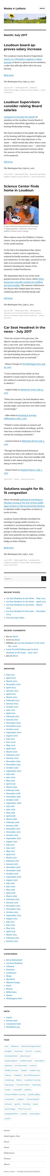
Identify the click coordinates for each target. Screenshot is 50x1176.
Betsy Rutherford (14, 960)
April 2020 (11, 748)
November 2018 (13, 796)
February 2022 (13, 700)
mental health (23, 1085)
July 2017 (10, 845)
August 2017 (11, 841)
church (28, 1051)
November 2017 (13, 832)
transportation (35, 562)
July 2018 (10, 806)
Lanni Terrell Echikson (16, 649)
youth (7, 1118)
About (15, 636)
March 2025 (11, 681)
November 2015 (13, 909)
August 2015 (11, 918)
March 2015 (11, 934)
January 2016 (12, 902)
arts (6, 1046)
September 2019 (13, 771)
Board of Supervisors (37, 174)
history (8, 1075)
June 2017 (10, 848)
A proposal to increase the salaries (19, 117)
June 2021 (10, 710)
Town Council (24, 1109)
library (19, 1080)
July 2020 (10, 739)
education (8, 313)
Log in (9, 1017)
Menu (42, 8)
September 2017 (13, 838)
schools (20, 315)
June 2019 (10, 777)
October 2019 (12, 768)
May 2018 (10, 813)
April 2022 (11, 694)
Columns (10, 966)
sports (17, 1104)
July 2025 (10, 675)
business (19, 1051)
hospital (17, 1075)
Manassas (9, 1085)
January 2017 (12, 864)
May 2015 (10, 928)
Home (7, 1130)
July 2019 (10, 774)
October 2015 (12, 912)
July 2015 (10, 922)
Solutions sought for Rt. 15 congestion (24, 491)
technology (10, 1109)
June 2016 (10, 886)
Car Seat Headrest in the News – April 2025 (26, 601)
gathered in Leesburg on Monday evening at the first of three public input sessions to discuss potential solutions (24, 502)
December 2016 (13, 867)
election (8, 1065)
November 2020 (13, 726)
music (7, 1090)
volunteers (35, 1114)
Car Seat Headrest (14, 963)
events (33, 1065)
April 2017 (10, 854)
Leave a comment (38, 177)
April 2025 (11, 678)
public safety (34, 1094)
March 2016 (11, 896)
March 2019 (11, 787)
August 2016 (12, 880)
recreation (9, 1099)
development (35, 311)
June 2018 (10, 809)
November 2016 (13, 870)
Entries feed (11, 1020)
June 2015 (10, 925)
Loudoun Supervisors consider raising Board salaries (23, 106)
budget (16, 90)
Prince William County (15, 1094)
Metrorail (36, 1085)
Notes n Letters (15, 8)
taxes (35, 1104)
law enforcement (32, 1075)
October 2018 (12, 800)
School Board (33, 1099)
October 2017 (12, 835)
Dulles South (26, 1061)
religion (20, 1099)
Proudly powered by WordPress (28, 1172)
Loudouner (11, 973)
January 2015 (12, 941)
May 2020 (10, 745)
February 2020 (13, 755)
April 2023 (11, 687)
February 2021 (12, 716)
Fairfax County (28, 313)
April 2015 (10, 931)
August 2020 (12, 736)
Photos (9, 989)
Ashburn (15, 1046)
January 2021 (12, 719)
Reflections (11, 992)
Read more (9, 75)
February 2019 (12, 790)
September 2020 (13, 732)
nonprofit (13, 315)
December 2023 (13, 684)
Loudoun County (26, 90)
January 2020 (12, 758)
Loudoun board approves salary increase (23, 47)
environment (17, 313)
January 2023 (12, 691)
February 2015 (12, 938)
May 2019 (10, 780)
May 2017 (10, 851)
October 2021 (12, 707)
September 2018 (13, 803)
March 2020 (11, 752)
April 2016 (10, 893)
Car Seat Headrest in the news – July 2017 (24, 329)
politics (36, 90)
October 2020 (12, 729)
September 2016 (13, 877)
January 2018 (12, 825)
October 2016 (12, 874)
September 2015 (13, 915)
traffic (27, 562)
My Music (10, 979)
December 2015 (13, 906)
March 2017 (11, 857)
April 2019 (10, 784)
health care (35, 1070)
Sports (9, 995)
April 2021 (10, 713)
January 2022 (12, 703)
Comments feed (13, 1024)
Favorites (10, 969)
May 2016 (10, 890)
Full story (8, 162)
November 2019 (13, 764)
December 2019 (13, 761)
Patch (8, 985)
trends (24, 1114)
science (27, 315)
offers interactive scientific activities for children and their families (24, 282)
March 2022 (11, 697)
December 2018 (13, 793)
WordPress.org (13, 1027)
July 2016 (10, 883)
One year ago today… (15, 617)
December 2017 (13, 829)
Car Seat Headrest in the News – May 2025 (25, 598)
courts (38, 1051)
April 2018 (10, 816)
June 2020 (10, 742)
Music (16, 479)
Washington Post (21, 87)
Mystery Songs (13, 982)
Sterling (33, 315)
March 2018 (11, 819)
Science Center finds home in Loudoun (21, 188)
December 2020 (13, 723)
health (24, 1070)
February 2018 (12, 822)
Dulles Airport (11, 1061)
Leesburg (7, 562)
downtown (25, 1056)
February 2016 (12, 899)
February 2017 (12, 861)
